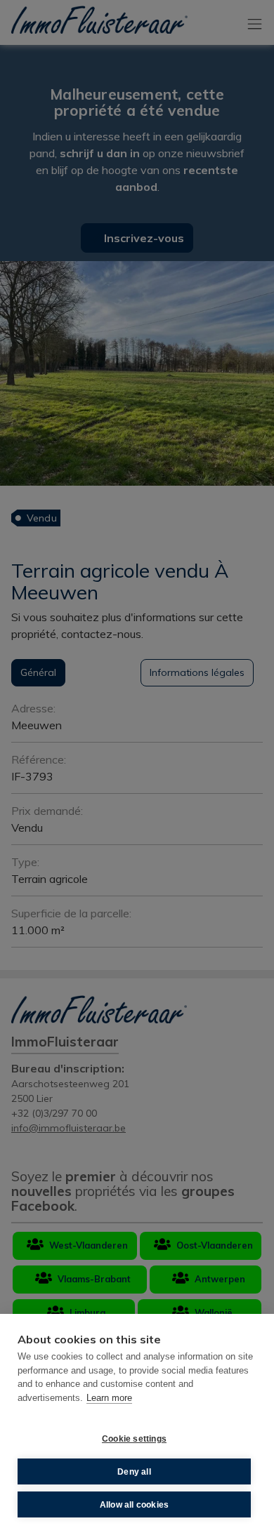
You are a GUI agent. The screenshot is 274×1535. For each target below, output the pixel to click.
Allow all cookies (134, 1505)
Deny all (134, 1472)
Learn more (109, 1398)
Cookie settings (134, 1439)
